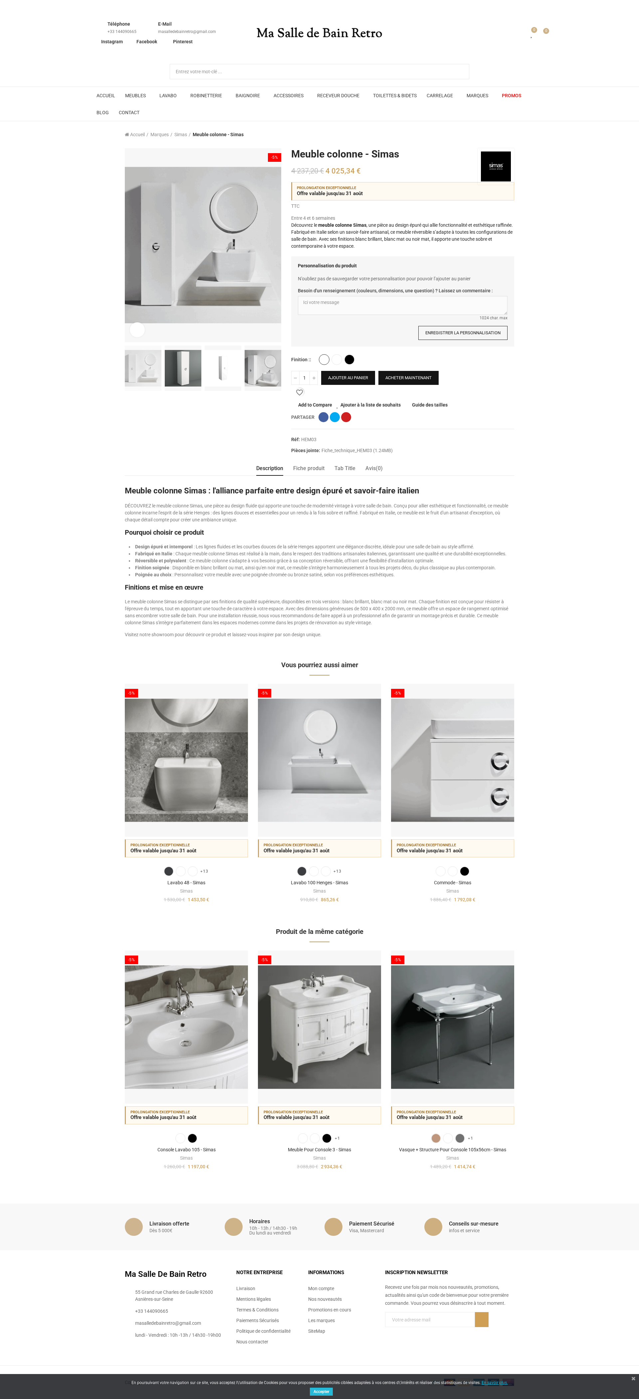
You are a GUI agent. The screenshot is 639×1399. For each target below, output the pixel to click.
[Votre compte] (522, 34)
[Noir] (192, 1138)
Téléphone (118, 24)
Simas (186, 891)
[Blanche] (303, 1138)
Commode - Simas (452, 882)
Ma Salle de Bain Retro (319, 34)
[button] (106, 798)
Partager (323, 417)
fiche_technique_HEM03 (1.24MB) (357, 450)
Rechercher (458, 71)
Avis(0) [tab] (374, 468)
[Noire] (326, 1138)
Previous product (493, 134)
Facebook (146, 41)
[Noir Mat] (349, 359)
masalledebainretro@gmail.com (187, 31)
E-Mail (165, 24)
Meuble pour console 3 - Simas (319, 1149)
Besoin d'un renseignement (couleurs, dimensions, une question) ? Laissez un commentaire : (395, 290)
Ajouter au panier (348, 377)
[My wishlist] (532, 34)
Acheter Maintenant (408, 377)
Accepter (321, 1391)
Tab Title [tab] (344, 468)
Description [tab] (269, 468)
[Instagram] (415, 1333)
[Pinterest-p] (401, 1333)
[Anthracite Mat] (168, 871)
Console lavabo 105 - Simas (186, 1149)
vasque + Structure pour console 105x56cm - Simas (452, 1149)
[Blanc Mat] (336, 359)
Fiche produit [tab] (308, 468)
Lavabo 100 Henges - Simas (319, 882)
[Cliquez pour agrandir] (137, 329)
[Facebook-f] (387, 1333)
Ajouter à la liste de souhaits (370, 405)
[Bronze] (436, 1138)
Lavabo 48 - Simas (186, 882)
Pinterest (183, 41)
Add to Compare (315, 405)
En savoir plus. (495, 1382)
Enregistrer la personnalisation (463, 332)
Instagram (112, 41)
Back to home (501, 134)
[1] (482, 1319)
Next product (509, 134)
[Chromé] (460, 1138)
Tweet (335, 417)
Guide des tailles (430, 405)
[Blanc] (324, 359)
